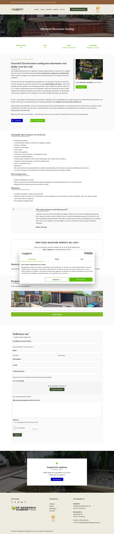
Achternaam (61, 355)
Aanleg (51, 506)
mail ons (50, 249)
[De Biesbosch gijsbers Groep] (23, 506)
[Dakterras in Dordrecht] (33, 292)
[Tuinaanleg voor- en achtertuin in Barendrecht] (64, 292)
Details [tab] (57, 259)
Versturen (17, 434)
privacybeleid (34, 422)
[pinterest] (25, 502)
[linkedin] (22, 502)
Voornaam (16, 355)
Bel (44, 249)
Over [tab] (82, 259)
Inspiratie (52, 510)
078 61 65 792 (84, 520)
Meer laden (57, 314)
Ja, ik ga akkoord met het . (26, 422)
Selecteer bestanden (57, 389)
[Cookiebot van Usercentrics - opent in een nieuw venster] (85, 253)
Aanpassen (56, 279)
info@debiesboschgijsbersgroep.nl (89, 522)
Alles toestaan (81, 279)
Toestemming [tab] (32, 259)
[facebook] (12, 502)
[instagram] (18, 502)
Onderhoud (52, 508)
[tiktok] (15, 502)
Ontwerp (52, 504)
